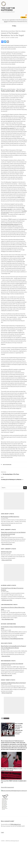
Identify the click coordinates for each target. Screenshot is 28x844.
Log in (2, 832)
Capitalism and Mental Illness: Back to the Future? (13, 682)
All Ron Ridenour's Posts (7, 675)
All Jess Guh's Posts (6, 656)
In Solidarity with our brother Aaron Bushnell (12, 663)
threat (5, 21)
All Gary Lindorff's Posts (7, 560)
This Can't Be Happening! (8, 9)
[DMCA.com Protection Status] (5, 718)
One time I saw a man (6, 551)
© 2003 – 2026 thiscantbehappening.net (10, 840)
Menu (14, 25)
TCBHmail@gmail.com (15, 824)
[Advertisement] (14, 501)
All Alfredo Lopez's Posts (7, 600)
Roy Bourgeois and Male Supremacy (10, 516)
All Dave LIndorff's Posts (7, 544)
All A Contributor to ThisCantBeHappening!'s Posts (12, 638)
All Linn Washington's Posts (7, 619)
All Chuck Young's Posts (7, 692)
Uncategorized (7, 464)
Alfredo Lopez (14, 37)
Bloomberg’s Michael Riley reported (9, 224)
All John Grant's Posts (6, 525)
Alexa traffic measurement (7, 787)
